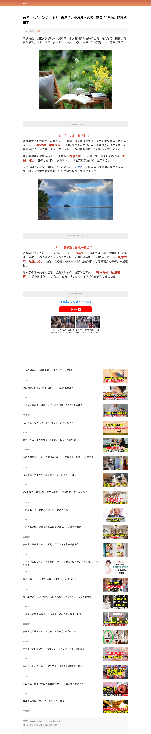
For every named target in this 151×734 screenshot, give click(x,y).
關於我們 (26, 725)
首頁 (25, 3)
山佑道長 (77, 167)
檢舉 (38, 31)
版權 (48, 725)
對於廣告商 (54, 725)
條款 (40, 725)
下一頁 (75, 309)
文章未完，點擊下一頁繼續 (75, 301)
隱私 (44, 725)
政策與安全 (34, 725)
